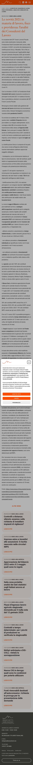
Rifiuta (16, 398)
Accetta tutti (16, 394)
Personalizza (16, 402)
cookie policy (10, 377)
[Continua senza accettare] (29, 362)
